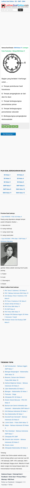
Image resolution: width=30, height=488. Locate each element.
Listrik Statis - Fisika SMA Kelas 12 (16, 422)
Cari (20, 10)
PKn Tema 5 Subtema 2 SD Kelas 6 (16, 290)
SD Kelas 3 (7, 178)
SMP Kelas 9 (7, 189)
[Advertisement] (15, 28)
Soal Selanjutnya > (8, 134)
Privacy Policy (21, 477)
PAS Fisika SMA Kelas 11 (12, 312)
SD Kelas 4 (20, 178)
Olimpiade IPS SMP (11, 436)
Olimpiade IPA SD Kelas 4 (13, 397)
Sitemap (4, 479)
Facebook (11, 482)
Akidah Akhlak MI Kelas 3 (12, 304)
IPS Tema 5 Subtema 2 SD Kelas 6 (15, 301)
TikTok (10, 485)
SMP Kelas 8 (20, 185)
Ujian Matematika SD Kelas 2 (14, 388)
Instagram (19, 482)
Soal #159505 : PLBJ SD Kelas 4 (12, 216)
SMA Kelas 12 (20, 193)
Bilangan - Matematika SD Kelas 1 (16, 391)
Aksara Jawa (9, 445)
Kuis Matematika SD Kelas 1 (14, 414)
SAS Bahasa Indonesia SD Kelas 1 (16, 411)
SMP (19, 1)
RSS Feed (11, 479)
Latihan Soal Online (7, 1)
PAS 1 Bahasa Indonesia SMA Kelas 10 (16, 293)
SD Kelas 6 (20, 182)
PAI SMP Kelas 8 (10, 309)
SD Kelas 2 (20, 175)
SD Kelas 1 (7, 175)
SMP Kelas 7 (7, 185)
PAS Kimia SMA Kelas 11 (12, 306)
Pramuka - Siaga (10, 394)
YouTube (4, 485)
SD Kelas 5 (7, 182)
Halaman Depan (6, 474)
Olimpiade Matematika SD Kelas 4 (16, 448)
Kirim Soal (12, 477)
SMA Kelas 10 (20, 189)
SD (16, 1)
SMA (23, 1)
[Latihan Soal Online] (15, 6)
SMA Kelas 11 (18, 47)
